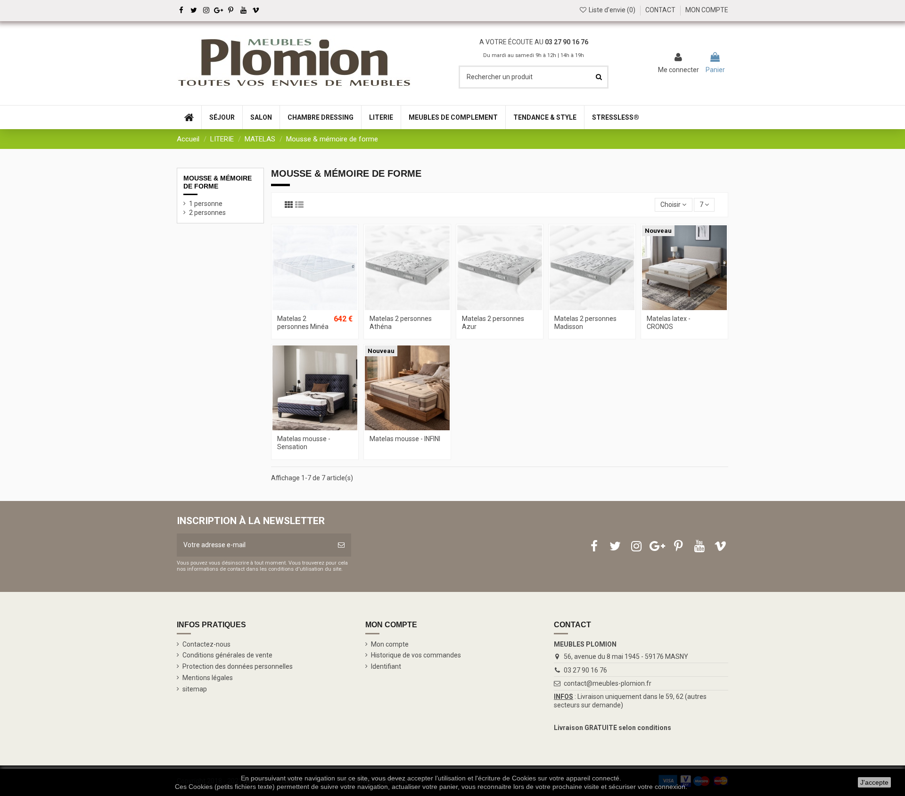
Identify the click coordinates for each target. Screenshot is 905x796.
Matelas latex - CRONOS (669, 322)
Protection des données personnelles (237, 666)
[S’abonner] (341, 545)
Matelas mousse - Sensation (303, 443)
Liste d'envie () (612, 10)
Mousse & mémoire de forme (217, 182)
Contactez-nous (206, 644)
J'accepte (874, 782)
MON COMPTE (706, 10)
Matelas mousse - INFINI (405, 439)
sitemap (194, 689)
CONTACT (660, 10)
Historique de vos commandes (416, 655)
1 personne (205, 203)
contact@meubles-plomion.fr (607, 683)
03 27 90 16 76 (585, 670)
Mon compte (390, 644)
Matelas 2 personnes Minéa (303, 322)
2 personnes (207, 212)
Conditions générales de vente (227, 655)
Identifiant (386, 666)
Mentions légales (207, 677)
